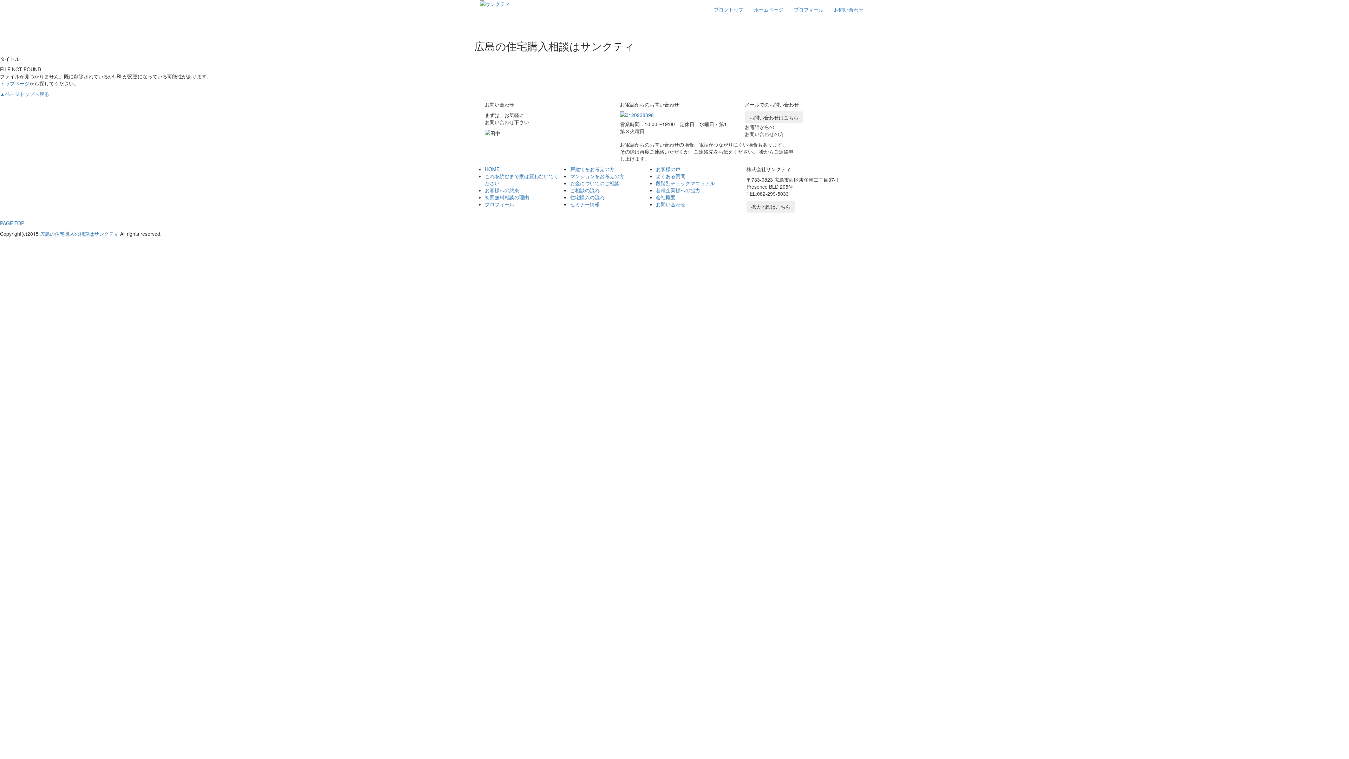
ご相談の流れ (585, 190)
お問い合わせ (849, 9)
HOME (492, 169)
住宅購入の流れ (587, 197)
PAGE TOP (12, 223)
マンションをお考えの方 (597, 176)
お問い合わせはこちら (774, 117)
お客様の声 (668, 169)
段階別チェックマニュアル (685, 183)
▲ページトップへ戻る (24, 93)
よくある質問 (670, 176)
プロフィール (808, 9)
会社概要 (666, 197)
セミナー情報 (585, 204)
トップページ (15, 83)
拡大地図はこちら (770, 206)
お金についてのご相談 (594, 183)
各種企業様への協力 (678, 190)
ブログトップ (728, 9)
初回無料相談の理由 (507, 197)
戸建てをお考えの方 (592, 169)
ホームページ (768, 9)
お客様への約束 (502, 190)
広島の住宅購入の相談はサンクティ (79, 233)
